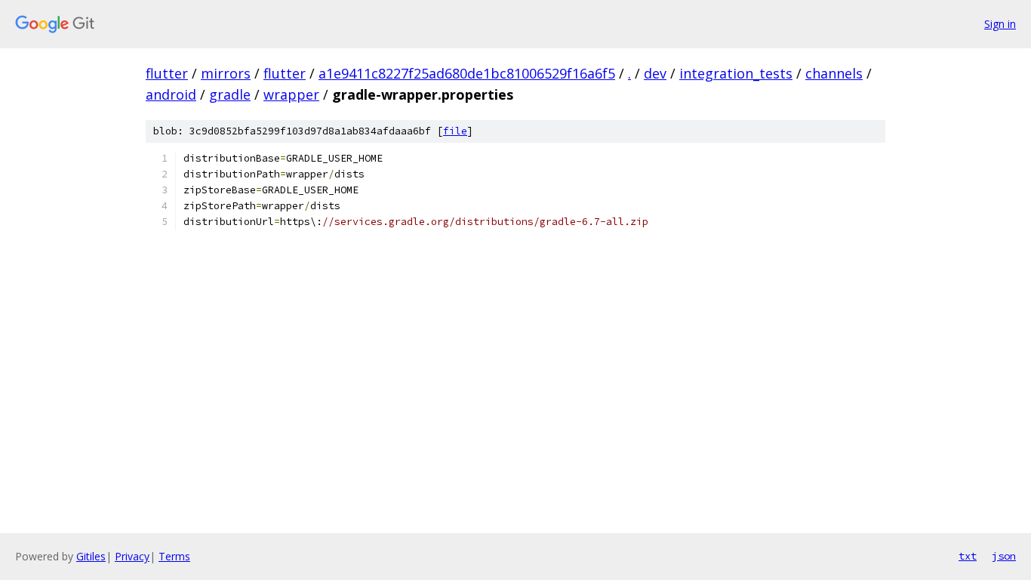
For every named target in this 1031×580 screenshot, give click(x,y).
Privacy (132, 556)
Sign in (1000, 24)
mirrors (226, 73)
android (171, 94)
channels (834, 73)
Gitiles (91, 556)
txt (968, 556)
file (455, 131)
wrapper (291, 94)
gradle (230, 94)
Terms (174, 556)
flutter (167, 73)
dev (655, 73)
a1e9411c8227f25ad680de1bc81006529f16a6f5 (467, 73)
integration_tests (735, 73)
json (1004, 556)
